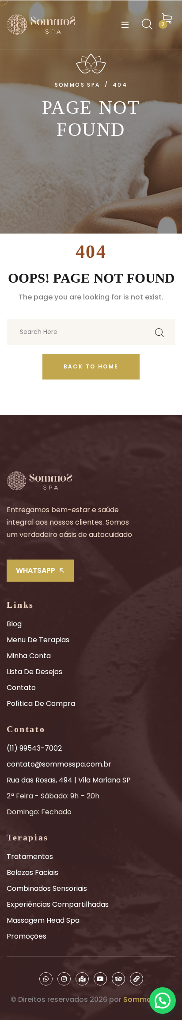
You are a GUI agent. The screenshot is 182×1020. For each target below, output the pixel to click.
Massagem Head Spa (43, 920)
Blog (14, 624)
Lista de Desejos (34, 672)
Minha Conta (29, 656)
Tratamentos (30, 856)
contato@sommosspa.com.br (59, 764)
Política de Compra (41, 703)
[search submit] (159, 332)
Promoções (26, 936)
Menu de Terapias (38, 640)
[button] (162, 1000)
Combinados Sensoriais (47, 888)
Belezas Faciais (32, 872)
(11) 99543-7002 (34, 748)
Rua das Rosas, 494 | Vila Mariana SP (69, 780)
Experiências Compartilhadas (58, 904)
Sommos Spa (147, 999)
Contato (21, 688)
